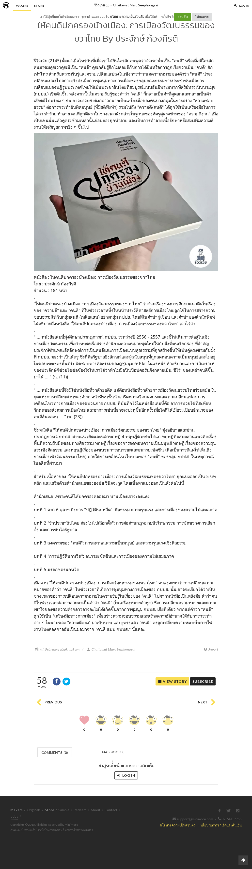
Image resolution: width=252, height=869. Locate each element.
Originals (34, 810)
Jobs (14, 816)
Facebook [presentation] (113, 753)
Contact (111, 810)
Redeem (80, 810)
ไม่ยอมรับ (202, 17)
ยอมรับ (182, 17)
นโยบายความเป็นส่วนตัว (127, 16)
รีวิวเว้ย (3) (102, 5)
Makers (22, 5)
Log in (128, 775)
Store (39, 5)
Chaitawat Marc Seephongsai (135, 5)
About (95, 810)
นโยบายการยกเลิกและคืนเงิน (221, 825)
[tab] (54, 752)
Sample (63, 810)
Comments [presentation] (54, 752)
